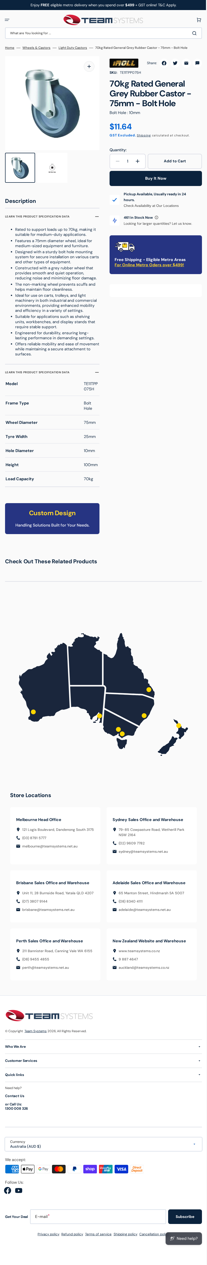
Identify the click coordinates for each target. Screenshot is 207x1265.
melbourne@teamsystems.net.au (49, 850)
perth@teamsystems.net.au (45, 972)
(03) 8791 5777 (34, 842)
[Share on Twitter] (171, 63)
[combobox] (101, 33)
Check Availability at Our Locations (149, 206)
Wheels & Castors (36, 48)
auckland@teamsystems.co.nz (142, 972)
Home (9, 48)
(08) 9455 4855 (35, 963)
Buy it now (153, 178)
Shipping (142, 135)
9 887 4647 (126, 963)
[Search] (191, 33)
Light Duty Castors (73, 48)
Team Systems (35, 1035)
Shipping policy (124, 1239)
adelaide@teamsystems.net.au (143, 908)
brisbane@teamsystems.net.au (48, 914)
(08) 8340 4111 (129, 900)
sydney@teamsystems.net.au (141, 850)
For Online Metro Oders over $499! (147, 265)
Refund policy (70, 1239)
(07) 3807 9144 (34, 905)
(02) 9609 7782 (130, 842)
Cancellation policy (153, 1239)
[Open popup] (154, 217)
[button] (7, 19)
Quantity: (116, 150)
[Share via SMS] (193, 63)
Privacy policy (47, 1239)
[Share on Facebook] (160, 63)
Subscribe (181, 1221)
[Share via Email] (182, 63)
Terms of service (96, 1239)
